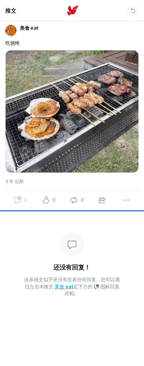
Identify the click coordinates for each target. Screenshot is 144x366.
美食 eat (64, 286)
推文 (10, 10)
